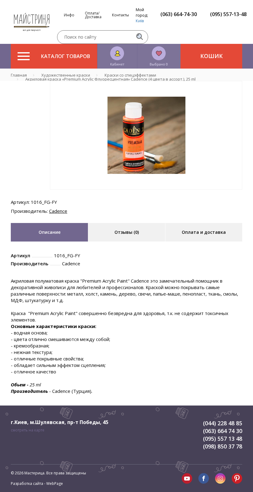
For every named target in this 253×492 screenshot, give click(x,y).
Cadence (58, 211)
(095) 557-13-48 (228, 14)
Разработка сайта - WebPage (37, 483)
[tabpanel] (146, 135)
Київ (140, 20)
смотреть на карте (27, 430)
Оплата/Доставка (93, 15)
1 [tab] (146, 194)
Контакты (120, 15)
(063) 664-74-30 (178, 14)
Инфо (69, 15)
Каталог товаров (65, 56)
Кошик (211, 56)
